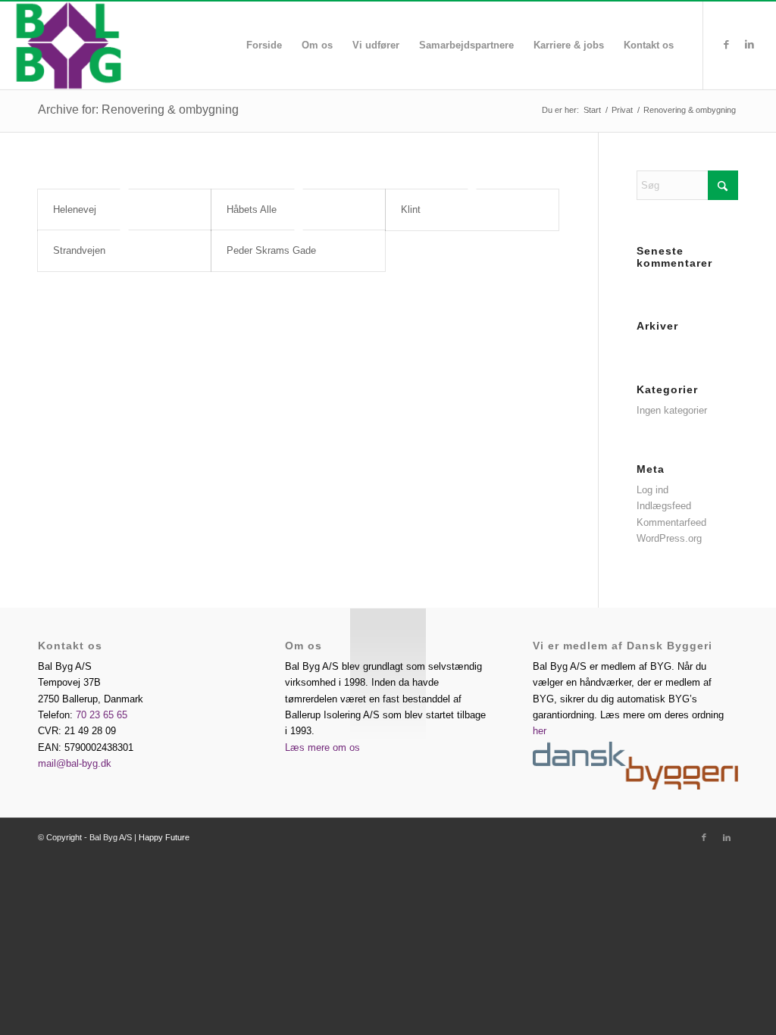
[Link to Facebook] (726, 44)
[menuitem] (264, 45)
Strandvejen (79, 250)
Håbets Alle (252, 209)
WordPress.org (669, 538)
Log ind (652, 490)
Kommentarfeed (671, 522)
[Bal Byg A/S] (111, 45)
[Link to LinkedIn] (749, 44)
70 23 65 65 (101, 715)
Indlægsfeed (664, 505)
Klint (411, 209)
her (539, 730)
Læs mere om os (322, 747)
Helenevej (74, 209)
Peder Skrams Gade (271, 250)
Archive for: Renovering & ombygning (138, 109)
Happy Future (164, 837)
